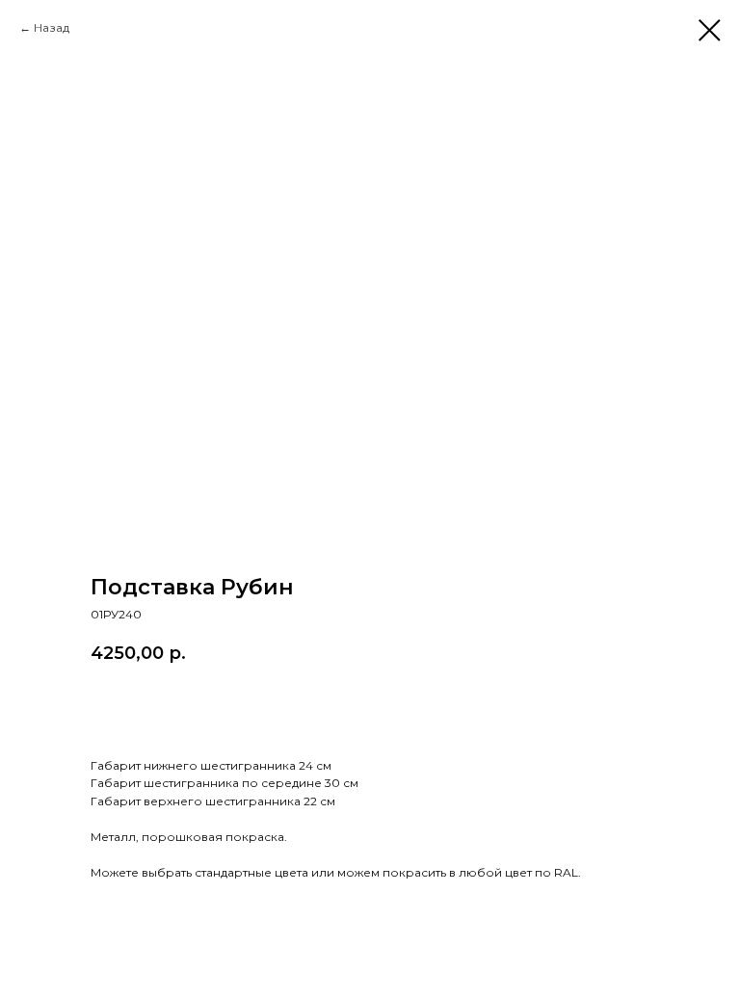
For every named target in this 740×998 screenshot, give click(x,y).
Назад (51, 27)
